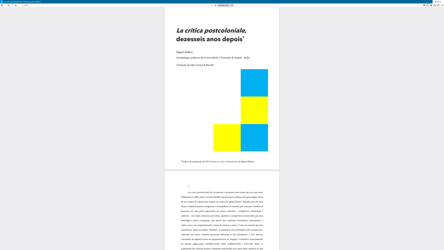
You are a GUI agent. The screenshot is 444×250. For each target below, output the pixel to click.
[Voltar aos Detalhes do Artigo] (1, 1)
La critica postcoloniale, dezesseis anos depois (23, 2)
